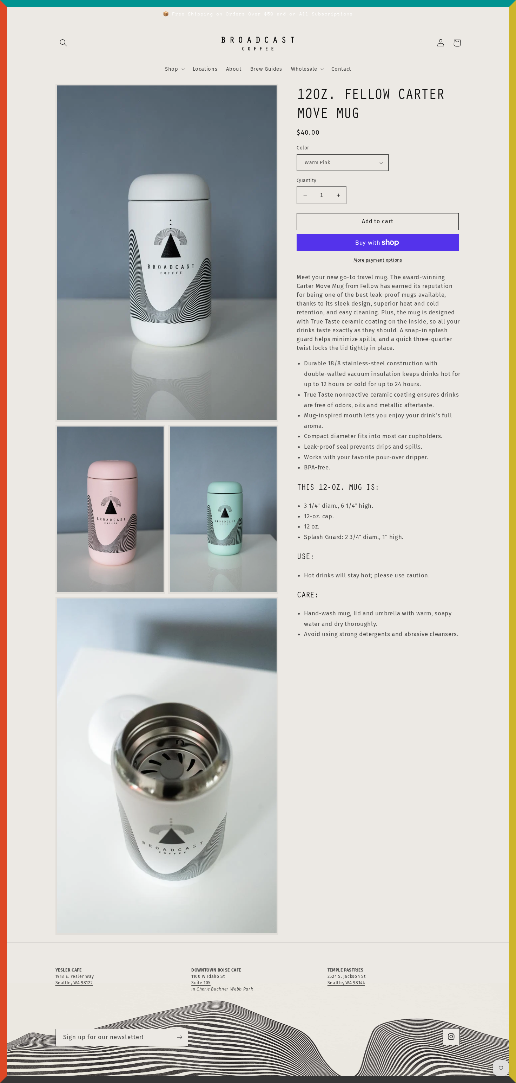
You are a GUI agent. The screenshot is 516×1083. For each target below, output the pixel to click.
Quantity (306, 181)
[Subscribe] (179, 1037)
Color (303, 148)
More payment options (377, 260)
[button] (63, 43)
